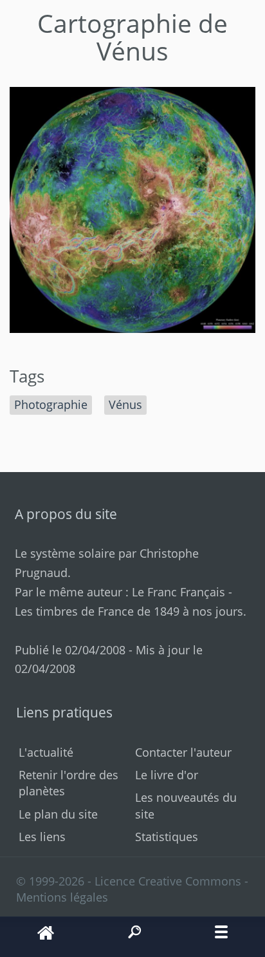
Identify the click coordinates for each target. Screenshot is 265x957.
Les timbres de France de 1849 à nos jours (129, 611)
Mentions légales (62, 897)
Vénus (125, 404)
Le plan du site (58, 814)
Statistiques (166, 836)
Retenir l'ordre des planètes (68, 783)
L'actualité (46, 752)
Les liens (42, 836)
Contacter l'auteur (183, 752)
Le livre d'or (166, 774)
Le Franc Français (178, 592)
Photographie (50, 404)
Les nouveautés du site (186, 805)
